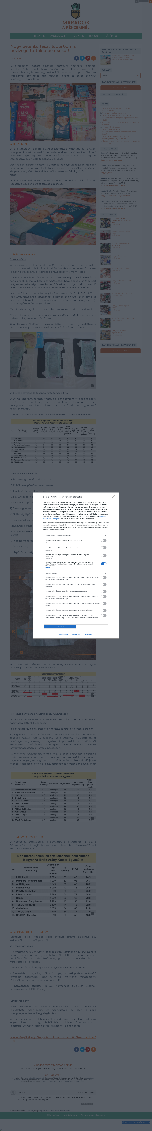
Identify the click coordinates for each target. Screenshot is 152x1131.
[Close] (114, 497)
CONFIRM (60, 626)
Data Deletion (63, 634)
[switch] (103, 540)
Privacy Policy (88, 634)
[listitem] (76, 535)
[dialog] (76, 565)
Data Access (76, 634)
